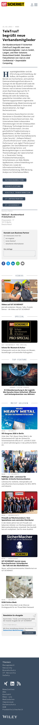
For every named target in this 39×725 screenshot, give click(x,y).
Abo (4, 692)
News (17, 27)
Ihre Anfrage (8, 249)
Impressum (8, 702)
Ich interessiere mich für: (12, 236)
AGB (4, 707)
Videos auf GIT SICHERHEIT (12, 304)
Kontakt (7, 694)
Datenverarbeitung (14, 180)
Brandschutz (13, 515)
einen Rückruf (10, 241)
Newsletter (9, 689)
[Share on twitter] (8, 263)
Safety (6, 675)
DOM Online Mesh (9, 602)
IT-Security (13, 474)
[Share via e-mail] (22, 263)
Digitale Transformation (17, 192)
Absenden (29, 633)
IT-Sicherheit (12, 205)
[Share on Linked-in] (13, 263)
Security (12, 431)
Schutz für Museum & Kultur (13, 347)
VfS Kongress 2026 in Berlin (13, 433)
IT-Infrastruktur (14, 199)
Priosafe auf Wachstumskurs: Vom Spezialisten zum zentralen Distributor (18, 519)
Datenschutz (9, 704)
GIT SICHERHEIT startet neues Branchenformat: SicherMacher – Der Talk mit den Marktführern (15, 563)
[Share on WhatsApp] (18, 263)
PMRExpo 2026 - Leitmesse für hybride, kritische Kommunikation (16, 478)
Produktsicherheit (13, 709)
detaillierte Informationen (15, 244)
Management (13, 559)
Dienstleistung (12, 186)
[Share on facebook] (3, 263)
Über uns (7, 697)
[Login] (32, 4)
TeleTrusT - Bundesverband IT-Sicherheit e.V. (13, 215)
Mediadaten (9, 699)
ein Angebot (10, 238)
